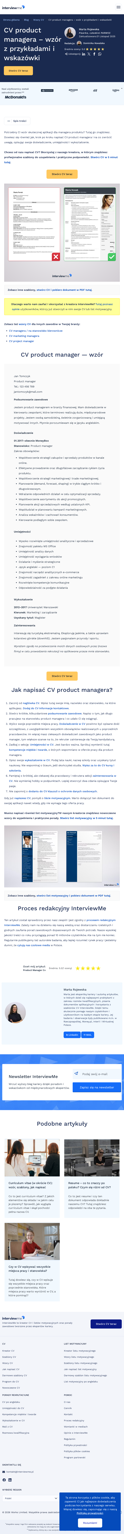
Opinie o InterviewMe (76, 1433)
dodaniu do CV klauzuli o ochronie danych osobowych (63, 791)
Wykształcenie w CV (13, 1420)
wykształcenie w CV (37, 760)
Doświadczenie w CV (72, 723)
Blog (26, 19)
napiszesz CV (22, 798)
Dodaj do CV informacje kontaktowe (46, 708)
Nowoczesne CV (11, 1387)
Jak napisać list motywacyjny (80, 1369)
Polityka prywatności (75, 1445)
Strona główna (11, 19)
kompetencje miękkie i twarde (28, 749)
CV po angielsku (11, 1402)
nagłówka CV (31, 703)
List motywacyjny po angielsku (81, 1381)
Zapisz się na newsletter (97, 1087)
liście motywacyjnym (57, 798)
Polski (8, 1498)
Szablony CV (9, 1357)
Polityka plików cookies (77, 1451)
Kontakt (68, 1414)
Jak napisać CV (10, 1369)
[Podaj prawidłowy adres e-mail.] (97, 1074)
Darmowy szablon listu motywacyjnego (85, 1375)
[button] (118, 7)
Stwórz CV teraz (18, 70)
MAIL (89, 1035)
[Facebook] (4, 1480)
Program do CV (10, 1381)
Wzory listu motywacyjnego (79, 1357)
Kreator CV (8, 1350)
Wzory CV (38, 19)
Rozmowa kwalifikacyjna (15, 1433)
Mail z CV (7, 1426)
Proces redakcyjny (74, 1420)
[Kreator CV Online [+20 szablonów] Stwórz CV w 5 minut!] (13, 7)
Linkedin (73, 1035)
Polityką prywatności (90, 1513)
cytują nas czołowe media (33, 945)
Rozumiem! (90, 1522)
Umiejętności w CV (42, 744)
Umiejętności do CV (13, 1408)
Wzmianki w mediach (76, 1426)
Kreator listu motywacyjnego (80, 1350)
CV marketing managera (24, 335)
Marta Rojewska (89, 29)
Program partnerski (74, 1457)
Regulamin (69, 1439)
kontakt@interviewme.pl (20, 1471)
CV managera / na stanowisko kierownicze (35, 330)
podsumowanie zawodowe (65, 713)
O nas (67, 1402)
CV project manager (21, 341)
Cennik (68, 1408)
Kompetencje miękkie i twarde (19, 1414)
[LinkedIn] (10, 1480)
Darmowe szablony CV (14, 1375)
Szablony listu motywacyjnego (80, 1363)
